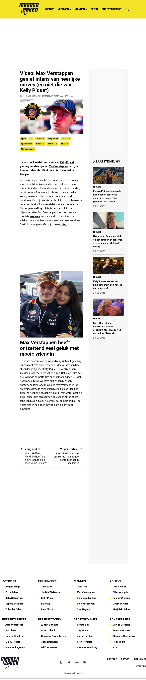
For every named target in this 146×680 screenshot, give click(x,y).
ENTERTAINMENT (112, 9)
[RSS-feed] (85, 662)
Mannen (64, 144)
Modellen (66, 139)
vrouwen (35, 216)
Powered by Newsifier (73, 673)
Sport (23, 139)
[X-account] (61, 662)
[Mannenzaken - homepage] (29, 9)
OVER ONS (141, 666)
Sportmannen (26, 144)
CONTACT (112, 659)
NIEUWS (49, 9)
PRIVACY (125, 659)
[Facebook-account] (69, 662)
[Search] (127, 9)
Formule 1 (40, 139)
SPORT (94, 9)
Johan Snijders (34, 96)
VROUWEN (63, 9)
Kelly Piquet (53, 139)
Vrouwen (40, 144)
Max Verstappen (27, 149)
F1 (31, 139)
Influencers (52, 144)
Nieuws (97, 186)
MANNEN (80, 9)
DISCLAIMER (140, 659)
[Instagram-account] (77, 662)
